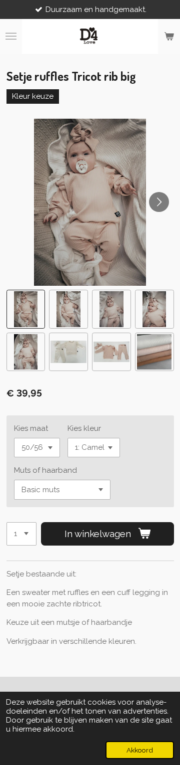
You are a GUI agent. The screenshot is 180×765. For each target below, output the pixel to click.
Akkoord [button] (139, 750)
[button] (26, 309)
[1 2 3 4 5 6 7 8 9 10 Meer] (21, 534)
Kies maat (31, 428)
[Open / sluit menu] (11, 36)
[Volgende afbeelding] (159, 202)
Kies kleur (84, 428)
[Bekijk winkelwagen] (169, 36)
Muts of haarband (45, 470)
